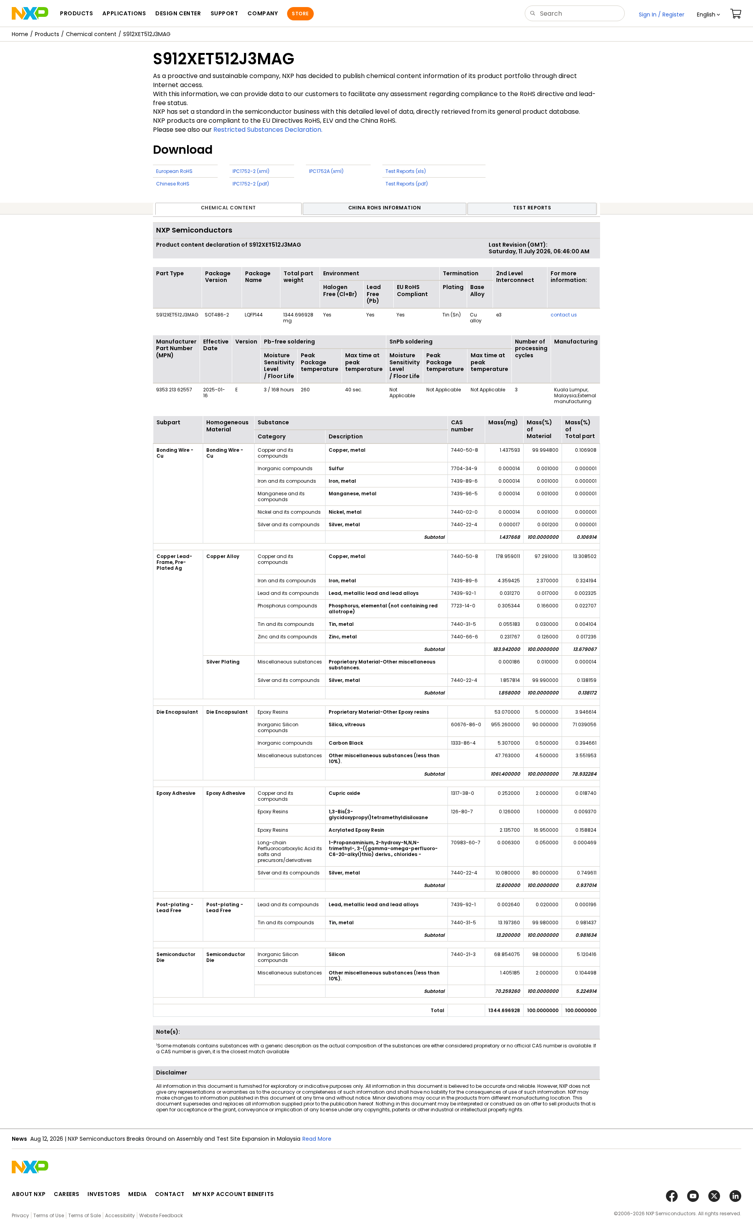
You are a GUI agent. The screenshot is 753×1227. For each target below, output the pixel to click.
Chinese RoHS (172, 183)
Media (137, 1194)
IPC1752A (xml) (326, 171)
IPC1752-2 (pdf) (251, 183)
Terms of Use (48, 1215)
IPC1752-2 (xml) (251, 171)
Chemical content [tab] (228, 207)
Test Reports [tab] (532, 207)
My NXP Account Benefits (233, 1194)
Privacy (20, 1215)
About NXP (29, 1194)
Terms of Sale (84, 1215)
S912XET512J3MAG (147, 34)
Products (47, 34)
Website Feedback (161, 1215)
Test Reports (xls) (406, 171)
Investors (103, 1194)
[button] (708, 14)
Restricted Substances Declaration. (267, 129)
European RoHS (174, 171)
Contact (170, 1194)
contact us (564, 314)
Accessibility (120, 1215)
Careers (67, 1194)
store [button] (300, 13)
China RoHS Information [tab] (384, 207)
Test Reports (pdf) (407, 183)
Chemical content (91, 34)
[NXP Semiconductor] (30, 13)
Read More (316, 1139)
